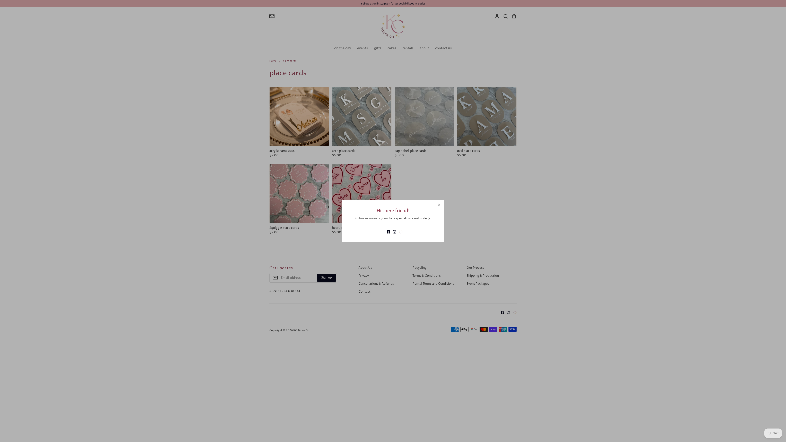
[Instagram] (393, 231)
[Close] (439, 204)
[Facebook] (387, 231)
